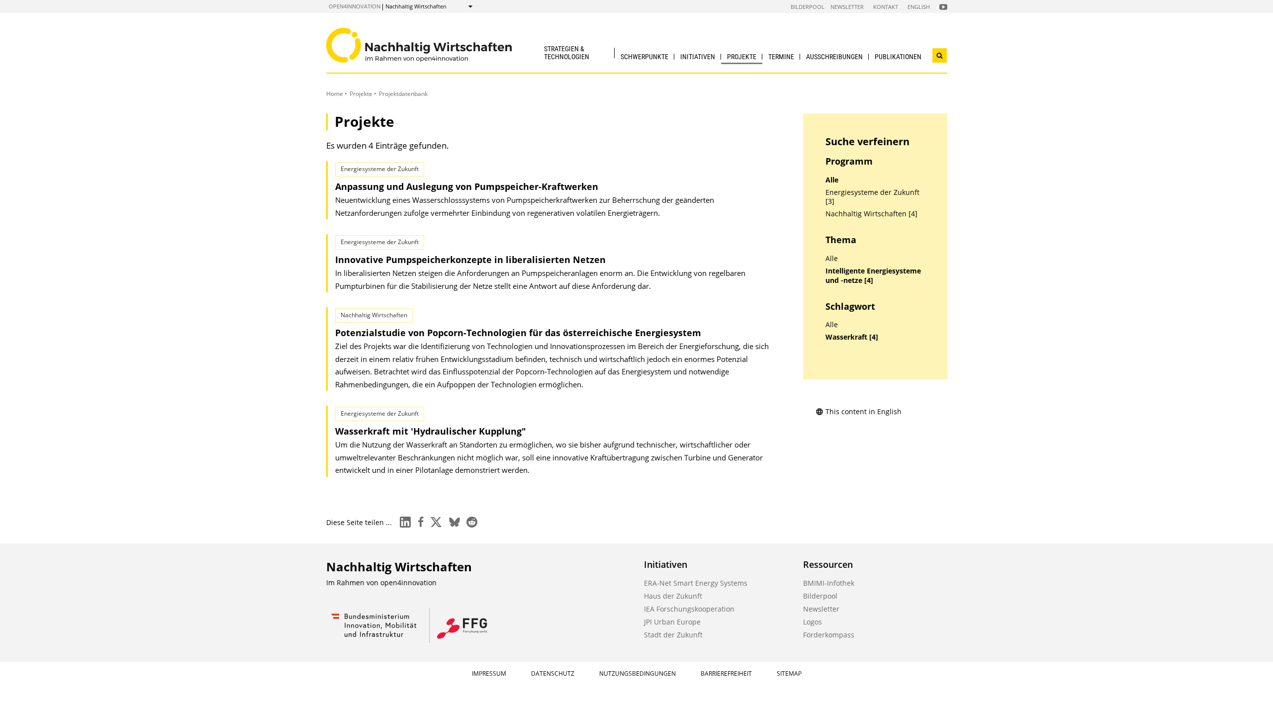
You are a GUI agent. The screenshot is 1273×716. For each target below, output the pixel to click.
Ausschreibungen (834, 57)
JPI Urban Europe (672, 621)
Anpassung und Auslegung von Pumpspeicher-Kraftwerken (466, 186)
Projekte (741, 57)
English (919, 6)
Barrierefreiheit (726, 673)
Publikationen (898, 57)
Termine (781, 57)
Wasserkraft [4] (851, 337)
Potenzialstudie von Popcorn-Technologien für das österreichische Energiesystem (518, 333)
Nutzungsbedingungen (637, 673)
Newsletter (847, 6)
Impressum (489, 673)
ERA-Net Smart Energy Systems (695, 583)
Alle (831, 180)
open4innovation (354, 6)
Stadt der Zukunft (673, 634)
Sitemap (789, 673)
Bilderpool (807, 6)
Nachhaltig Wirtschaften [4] (871, 213)
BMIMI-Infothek (828, 583)
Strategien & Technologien (566, 52)
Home (334, 94)
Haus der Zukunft (673, 596)
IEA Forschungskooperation (689, 609)
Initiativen (697, 57)
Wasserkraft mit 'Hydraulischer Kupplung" (430, 431)
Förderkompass (828, 634)
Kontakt (885, 6)
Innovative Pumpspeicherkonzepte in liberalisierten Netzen (470, 260)
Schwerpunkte (644, 57)
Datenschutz (552, 673)
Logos (812, 621)
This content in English (863, 411)
